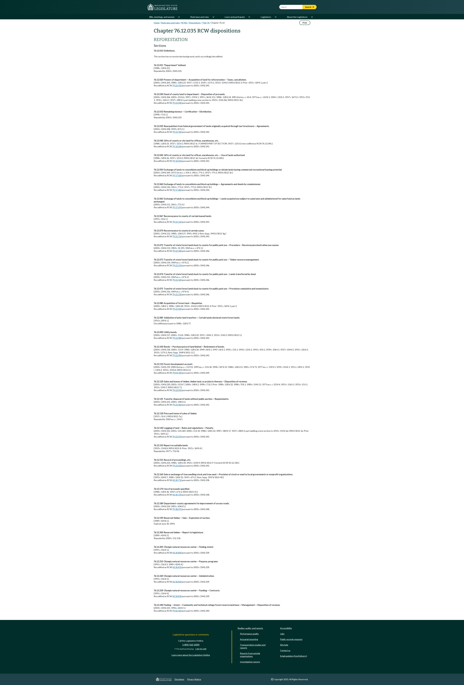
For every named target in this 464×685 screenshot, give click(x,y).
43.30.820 (177, 581)
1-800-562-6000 (190, 644)
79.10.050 (177, 161)
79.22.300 (177, 251)
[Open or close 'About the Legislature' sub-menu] (312, 17)
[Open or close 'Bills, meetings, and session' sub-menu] (179, 17)
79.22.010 (177, 85)
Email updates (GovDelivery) (293, 656)
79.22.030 (177, 465)
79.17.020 (177, 175)
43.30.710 (177, 480)
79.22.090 (177, 355)
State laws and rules (199, 17)
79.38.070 (177, 509)
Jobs (282, 633)
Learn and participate (235, 17)
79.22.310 (177, 265)
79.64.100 (177, 372)
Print (305, 23)
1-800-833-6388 (200, 649)
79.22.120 (177, 222)
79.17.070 (177, 207)
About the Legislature (297, 17)
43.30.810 (177, 567)
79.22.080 (177, 338)
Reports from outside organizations (250, 655)
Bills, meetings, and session (161, 17)
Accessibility (286, 628)
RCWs (184, 22)
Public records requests (291, 639)
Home (157, 22)
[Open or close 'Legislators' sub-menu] (275, 17)
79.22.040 (177, 103)
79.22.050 (177, 390)
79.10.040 (177, 146)
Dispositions (195, 22)
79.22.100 (177, 132)
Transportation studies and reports (252, 646)
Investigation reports (250, 661)
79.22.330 (177, 294)
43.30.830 (177, 596)
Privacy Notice (194, 679)
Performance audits (249, 633)
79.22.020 (177, 309)
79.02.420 (177, 610)
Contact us (285, 650)
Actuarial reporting (249, 639)
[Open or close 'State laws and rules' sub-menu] (213, 17)
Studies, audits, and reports (250, 628)
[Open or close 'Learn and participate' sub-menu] (249, 17)
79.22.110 (177, 236)
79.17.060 (177, 190)
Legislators (266, 17)
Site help (284, 645)
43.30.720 (177, 494)
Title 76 (205, 22)
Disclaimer (179, 679)
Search (308, 7)
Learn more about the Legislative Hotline (190, 655)
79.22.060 (177, 404)
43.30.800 (177, 552)
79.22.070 (177, 436)
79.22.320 (177, 280)
